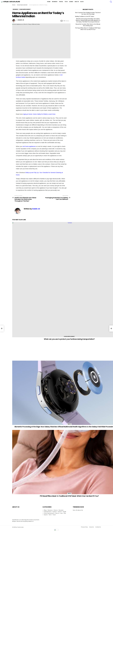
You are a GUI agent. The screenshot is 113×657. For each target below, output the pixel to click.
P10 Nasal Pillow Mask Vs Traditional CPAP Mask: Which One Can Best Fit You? (69, 496)
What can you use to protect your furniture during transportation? (69, 339)
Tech (66, 1)
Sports (45, 514)
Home (48, 1)
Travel (61, 1)
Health (77, 1)
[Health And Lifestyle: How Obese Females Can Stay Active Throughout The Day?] (2, 328)
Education (61, 510)
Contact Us (98, 527)
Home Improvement (69, 336)
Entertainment (47, 511)
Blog (82, 1)
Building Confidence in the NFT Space (84, 16)
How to (57, 513)
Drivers (55, 510)
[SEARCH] (111, 1)
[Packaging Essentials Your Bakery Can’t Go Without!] (111, 328)
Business (54, 1)
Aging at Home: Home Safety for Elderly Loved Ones (39, 114)
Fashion (54, 511)
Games (71, 1)
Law (61, 513)
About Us (91, 527)
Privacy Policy (84, 527)
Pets (65, 513)
